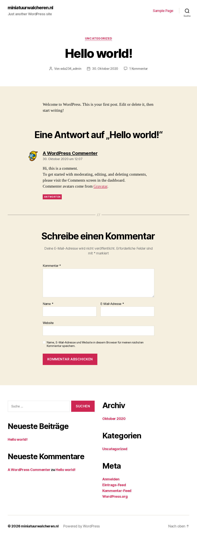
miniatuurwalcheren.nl (30, 7)
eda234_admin (70, 68)
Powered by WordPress (81, 526)
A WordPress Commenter (29, 470)
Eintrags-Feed (114, 485)
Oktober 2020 (114, 419)
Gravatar (100, 186)
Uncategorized (98, 38)
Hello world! (18, 439)
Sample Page (163, 11)
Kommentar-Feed (116, 491)
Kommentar (52, 266)
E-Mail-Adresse (112, 304)
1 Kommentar (138, 68)
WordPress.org (115, 496)
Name (48, 304)
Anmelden (110, 479)
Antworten (52, 196)
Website (48, 323)
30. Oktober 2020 (105, 68)
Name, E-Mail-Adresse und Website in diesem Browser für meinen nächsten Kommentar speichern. (95, 344)
